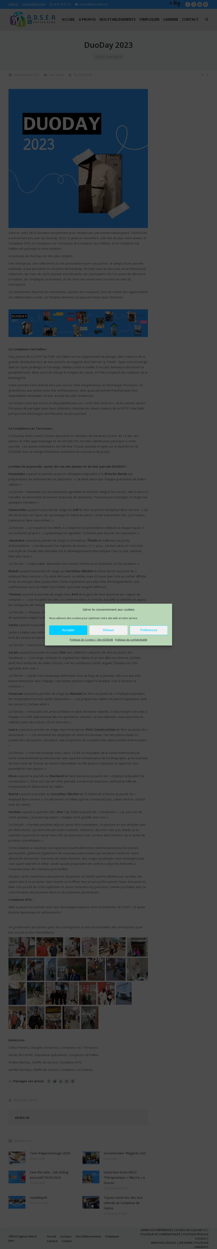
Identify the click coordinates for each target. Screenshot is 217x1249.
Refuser (108, 630)
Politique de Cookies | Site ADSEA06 (91, 640)
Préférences (148, 630)
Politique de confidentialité (131, 640)
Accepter (68, 630)
